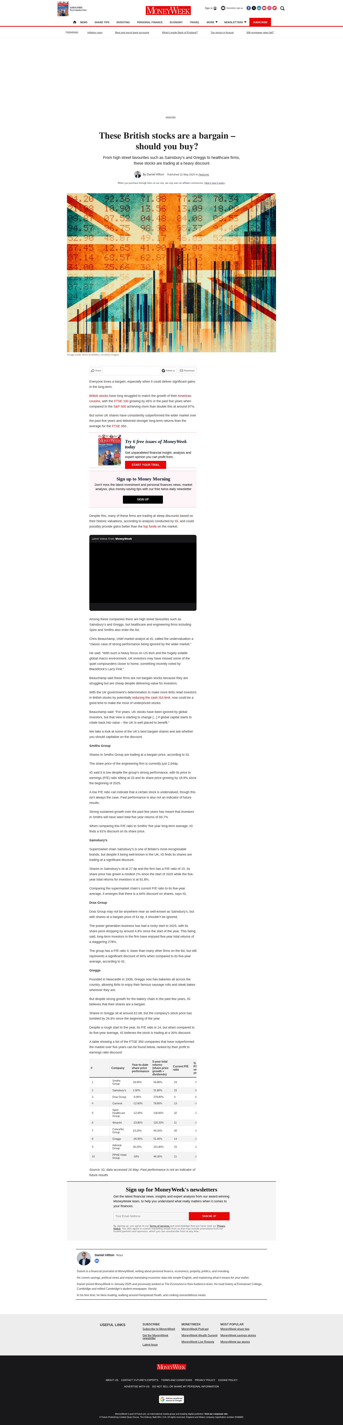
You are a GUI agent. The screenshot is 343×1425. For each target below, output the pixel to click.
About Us (112, 1383)
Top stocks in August (222, 32)
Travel (195, 22)
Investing (123, 22)
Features (204, 174)
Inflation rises (94, 32)
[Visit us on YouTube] (264, 8)
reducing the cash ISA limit (151, 697)
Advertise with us (136, 1390)
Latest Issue (150, 1348)
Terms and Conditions (176, 1383)
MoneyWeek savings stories (238, 1338)
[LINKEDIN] (98, 1260)
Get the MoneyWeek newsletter (155, 1340)
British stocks (98, 396)
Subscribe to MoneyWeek (159, 1332)
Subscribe (260, 22)
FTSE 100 (121, 401)
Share (98, 370)
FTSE (116, 426)
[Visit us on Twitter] (254, 8)
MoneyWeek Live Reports (198, 1345)
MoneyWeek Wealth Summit (199, 1338)
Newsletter (189, 370)
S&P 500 (119, 406)
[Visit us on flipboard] (274, 8)
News (83, 22)
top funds (150, 526)
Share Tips (102, 22)
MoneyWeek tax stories (235, 1345)
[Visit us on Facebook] (249, 8)
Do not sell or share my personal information (185, 1390)
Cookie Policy (228, 1383)
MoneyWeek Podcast (195, 1332)
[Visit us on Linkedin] (259, 8)
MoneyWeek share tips (234, 1332)
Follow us (170, 370)
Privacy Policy (205, 1383)
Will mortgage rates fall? (260, 32)
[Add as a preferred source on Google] (171, 1403)
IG (176, 521)
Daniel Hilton (155, 174)
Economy (176, 22)
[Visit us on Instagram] (269, 8)
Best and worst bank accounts (132, 32)
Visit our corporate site (216, 1417)
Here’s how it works (215, 183)
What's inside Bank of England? (180, 32)
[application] (143, 573)
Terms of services (160, 1225)
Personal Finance (150, 22)
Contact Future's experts (139, 1383)
